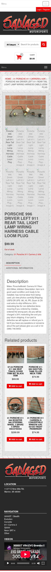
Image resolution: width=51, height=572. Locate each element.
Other (6, 533)
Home (8, 78)
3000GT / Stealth (11, 516)
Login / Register (43, 9)
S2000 (7, 527)
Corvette (8, 521)
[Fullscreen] (43, 563)
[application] (25, 554)
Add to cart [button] (16, 386)
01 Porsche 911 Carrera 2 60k (29, 78)
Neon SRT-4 (9, 530)
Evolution (8, 519)
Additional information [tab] (19, 268)
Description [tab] (13, 262)
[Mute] (38, 563)
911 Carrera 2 (10, 524)
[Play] (8, 563)
